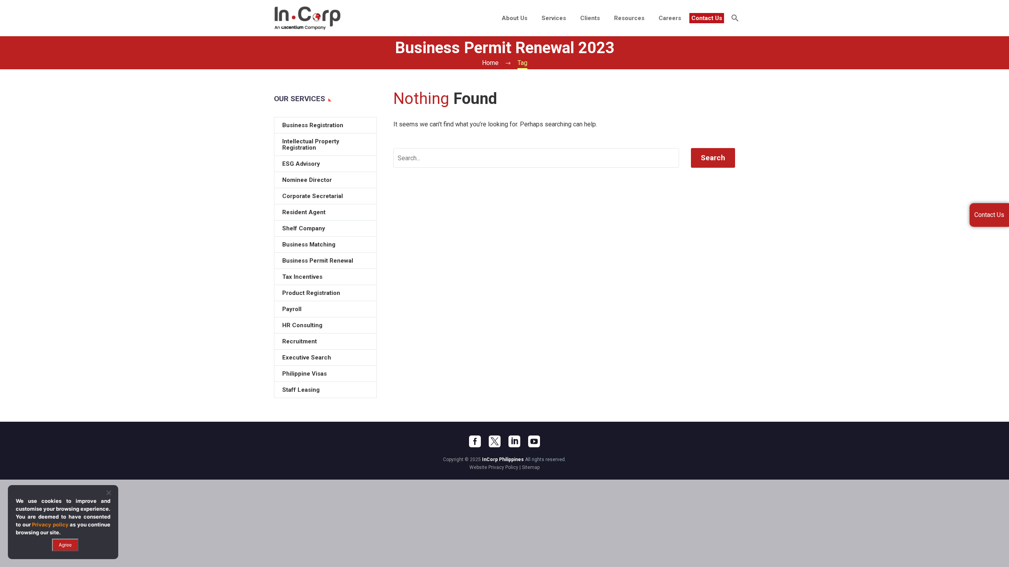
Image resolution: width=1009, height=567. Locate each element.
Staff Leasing (301, 389)
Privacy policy (50, 524)
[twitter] (495, 441)
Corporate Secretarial (312, 196)
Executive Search (306, 357)
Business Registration (312, 125)
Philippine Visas (304, 373)
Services (554, 18)
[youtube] (534, 441)
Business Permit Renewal (317, 260)
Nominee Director (307, 179)
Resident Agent (304, 212)
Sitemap (531, 467)
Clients (590, 18)
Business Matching (308, 244)
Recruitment (299, 341)
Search (713, 157)
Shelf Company (303, 228)
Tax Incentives (302, 276)
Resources (629, 18)
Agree (65, 545)
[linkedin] (514, 441)
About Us (514, 18)
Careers (670, 18)
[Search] (734, 18)
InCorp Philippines (503, 459)
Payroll (292, 309)
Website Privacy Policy (493, 467)
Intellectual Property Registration (310, 144)
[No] (108, 493)
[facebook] (475, 441)
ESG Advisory (301, 163)
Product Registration (311, 292)
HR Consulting (302, 325)
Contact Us (706, 18)
